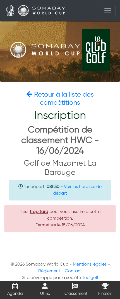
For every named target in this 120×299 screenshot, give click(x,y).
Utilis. (45, 293)
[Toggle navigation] (108, 10)
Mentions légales (90, 264)
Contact (73, 271)
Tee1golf (90, 278)
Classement (76, 293)
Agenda (15, 293)
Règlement (49, 271)
